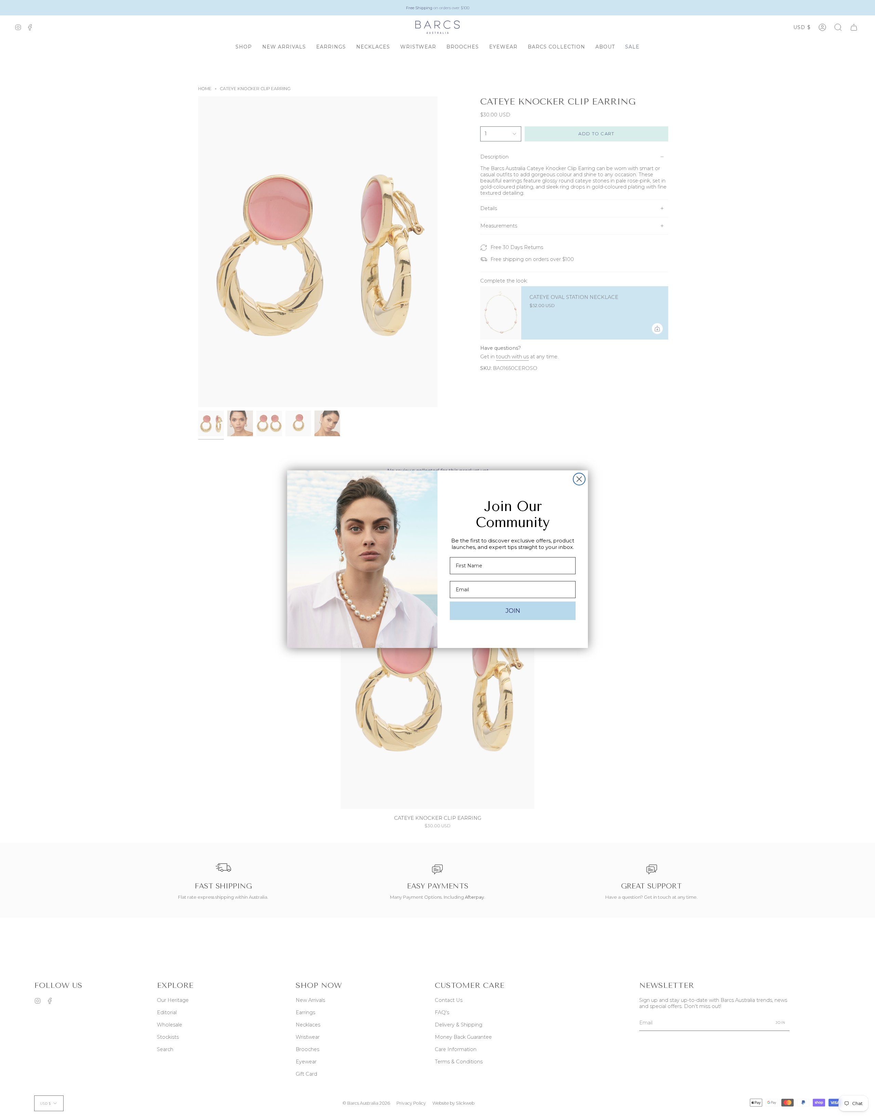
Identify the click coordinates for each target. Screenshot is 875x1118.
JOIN (513, 611)
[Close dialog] (579, 479)
